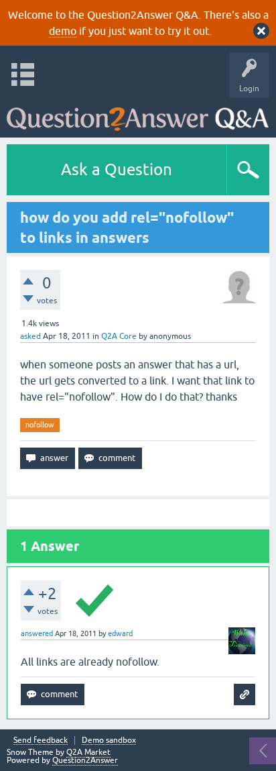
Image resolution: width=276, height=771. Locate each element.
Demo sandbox (109, 740)
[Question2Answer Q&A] (138, 114)
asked (30, 336)
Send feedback (40, 740)
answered (37, 633)
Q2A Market (88, 752)
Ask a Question (116, 169)
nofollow (39, 425)
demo (62, 31)
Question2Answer (85, 760)
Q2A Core (119, 336)
